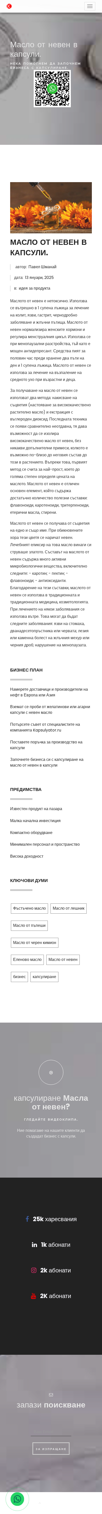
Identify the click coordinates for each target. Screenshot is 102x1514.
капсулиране (44, 977)
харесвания (55, 1219)
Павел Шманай (42, 267)
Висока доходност (26, 856)
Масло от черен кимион (34, 942)
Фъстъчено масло (29, 908)
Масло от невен (63, 959)
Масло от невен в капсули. (48, 247)
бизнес (19, 977)
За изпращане (51, 1449)
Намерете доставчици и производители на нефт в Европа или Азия (49, 692)
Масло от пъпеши (29, 925)
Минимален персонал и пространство (45, 844)
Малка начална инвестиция (35, 821)
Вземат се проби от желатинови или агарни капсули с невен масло (50, 709)
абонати (55, 1245)
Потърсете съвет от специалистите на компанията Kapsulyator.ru (45, 727)
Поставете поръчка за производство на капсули (46, 745)
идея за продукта (34, 288)
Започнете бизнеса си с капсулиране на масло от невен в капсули (46, 762)
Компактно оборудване (31, 832)
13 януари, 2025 (39, 277)
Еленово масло (27, 959)
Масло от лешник (68, 908)
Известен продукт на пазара (36, 809)
